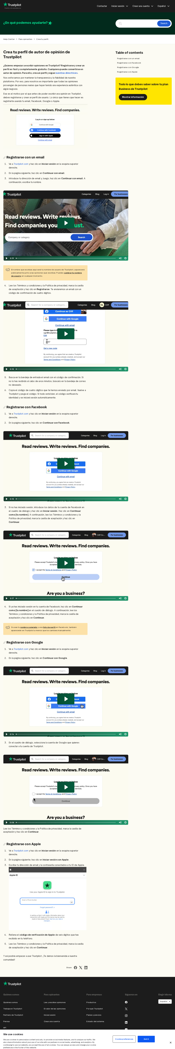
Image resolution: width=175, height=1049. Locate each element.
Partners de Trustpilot (13, 1015)
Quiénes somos (10, 1002)
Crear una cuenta (52, 1021)
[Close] (171, 1043)
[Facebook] (126, 1002)
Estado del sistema (95, 1021)
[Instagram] (126, 1015)
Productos (91, 1002)
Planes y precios (93, 1015)
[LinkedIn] (126, 1022)
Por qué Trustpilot (94, 1009)
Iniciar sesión (50, 1015)
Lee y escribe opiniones (55, 1002)
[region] (87, 1039)
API (4, 1028)
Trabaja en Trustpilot (12, 1009)
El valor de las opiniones (55, 1009)
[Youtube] (126, 1029)
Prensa (6, 1021)
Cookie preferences (124, 1039)
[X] (126, 1009)
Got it (146, 1039)
